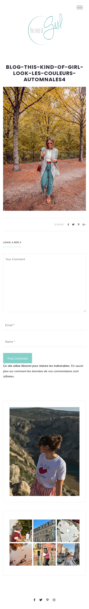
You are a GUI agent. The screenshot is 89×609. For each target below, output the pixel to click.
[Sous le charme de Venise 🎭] (44, 554)
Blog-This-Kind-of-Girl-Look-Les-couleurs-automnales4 (44, 73)
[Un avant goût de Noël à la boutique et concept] (68, 531)
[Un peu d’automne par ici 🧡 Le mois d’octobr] (21, 554)
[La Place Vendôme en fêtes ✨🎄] (44, 531)
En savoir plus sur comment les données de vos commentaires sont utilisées (43, 371)
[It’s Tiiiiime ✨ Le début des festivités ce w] (21, 531)
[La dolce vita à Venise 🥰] (68, 554)
